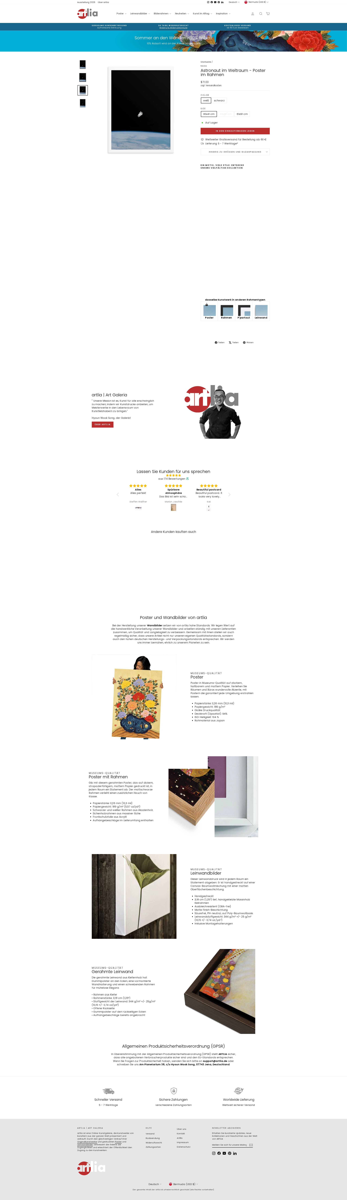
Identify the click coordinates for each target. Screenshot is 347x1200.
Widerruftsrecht (154, 1142)
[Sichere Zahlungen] (173, 1091)
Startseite (206, 61)
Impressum (183, 1142)
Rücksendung (153, 1138)
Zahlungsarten (153, 1147)
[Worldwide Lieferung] (239, 1091)
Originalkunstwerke (87, 1141)
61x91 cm (242, 114)
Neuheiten (181, 13)
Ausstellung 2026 (86, 2)
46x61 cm (226, 114)
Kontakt (181, 1133)
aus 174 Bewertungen (171, 478)
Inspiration (222, 13)
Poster (120, 13)
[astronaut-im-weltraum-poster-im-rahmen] (226, 309)
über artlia (103, 424)
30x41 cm (209, 114)
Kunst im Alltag (201, 13)
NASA (204, 66)
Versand (150, 1133)
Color (205, 95)
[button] (118, 494)
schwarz (219, 100)
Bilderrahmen (161, 13)
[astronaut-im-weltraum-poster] (209, 309)
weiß (206, 100)
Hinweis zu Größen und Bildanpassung (235, 151)
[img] (174, 475)
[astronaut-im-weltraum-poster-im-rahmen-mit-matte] (243, 309)
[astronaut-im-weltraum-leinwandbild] (261, 309)
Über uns (181, 1129)
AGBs (179, 1138)
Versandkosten (214, 85)
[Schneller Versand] (108, 1091)
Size (203, 108)
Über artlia (103, 2)
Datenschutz (183, 1146)
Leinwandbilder (139, 13)
